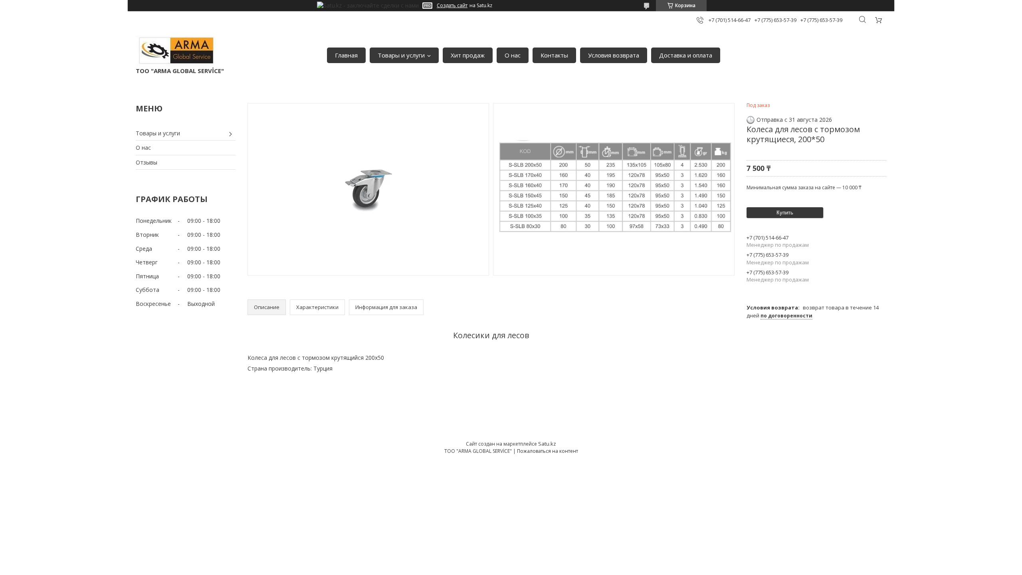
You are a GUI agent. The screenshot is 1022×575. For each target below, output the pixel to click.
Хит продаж (468, 55)
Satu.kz (547, 443)
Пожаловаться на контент (547, 451)
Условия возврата (613, 55)
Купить (784, 213)
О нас (513, 55)
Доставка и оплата (685, 55)
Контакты (554, 55)
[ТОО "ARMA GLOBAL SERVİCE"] (176, 51)
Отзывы (146, 162)
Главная (346, 55)
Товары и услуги (401, 55)
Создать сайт (452, 5)
